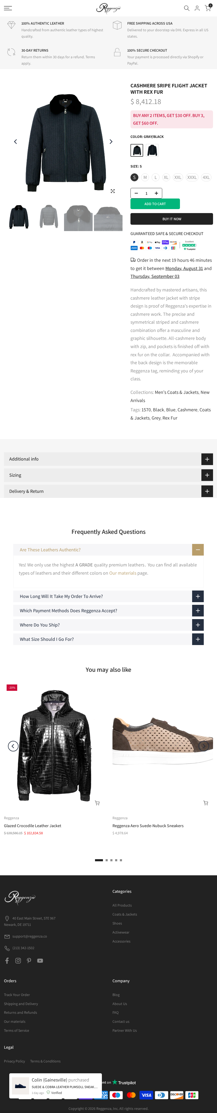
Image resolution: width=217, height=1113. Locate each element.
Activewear (120, 932)
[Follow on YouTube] (40, 961)
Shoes (117, 923)
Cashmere (187, 410)
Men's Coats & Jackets (176, 392)
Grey (156, 418)
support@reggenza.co (29, 936)
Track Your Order (17, 994)
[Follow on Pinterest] (29, 961)
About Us (119, 1003)
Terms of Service (16, 1030)
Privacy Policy (14, 1061)
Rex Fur (169, 418)
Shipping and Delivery (21, 1003)
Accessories (121, 941)
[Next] (111, 142)
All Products (122, 905)
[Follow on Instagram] (18, 961)
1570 (146, 410)
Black (158, 410)
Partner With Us (124, 1030)
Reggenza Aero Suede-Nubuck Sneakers (148, 826)
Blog (116, 994)
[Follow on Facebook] (7, 961)
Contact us (120, 1021)
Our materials (122, 573)
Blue (170, 410)
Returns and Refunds (20, 1012)
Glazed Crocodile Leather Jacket (32, 826)
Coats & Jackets (124, 914)
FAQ (115, 1012)
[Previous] (16, 142)
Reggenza (11, 817)
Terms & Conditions (45, 1061)
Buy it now (171, 219)
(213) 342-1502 (23, 947)
